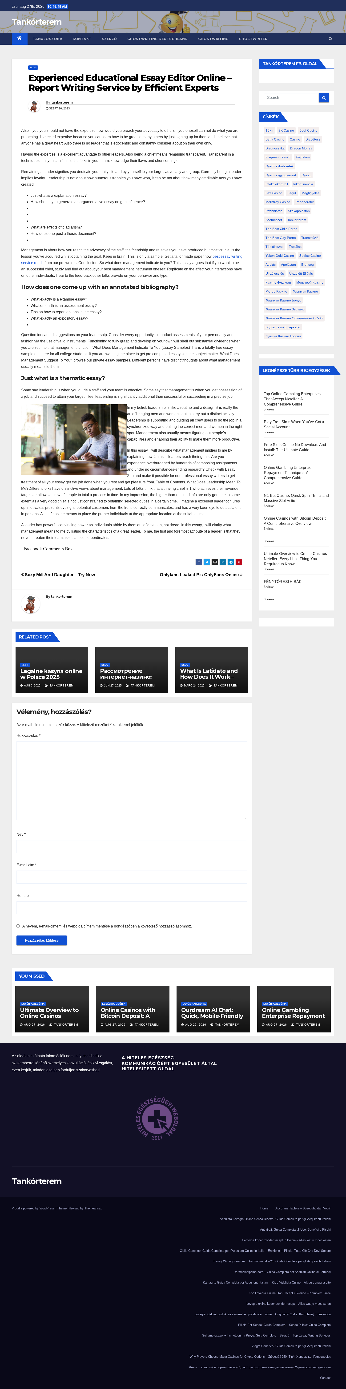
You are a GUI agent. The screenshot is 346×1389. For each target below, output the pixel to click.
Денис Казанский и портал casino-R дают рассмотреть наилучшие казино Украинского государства (260, 1367)
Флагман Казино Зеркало (285, 309)
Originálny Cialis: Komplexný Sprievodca (303, 1314)
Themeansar (92, 1208)
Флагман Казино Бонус (283, 300)
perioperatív (305, 202)
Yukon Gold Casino (280, 255)
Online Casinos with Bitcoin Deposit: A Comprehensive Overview (128, 1019)
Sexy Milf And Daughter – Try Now (59, 574)
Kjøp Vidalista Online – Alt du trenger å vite (301, 1282)
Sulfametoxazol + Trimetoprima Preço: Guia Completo (239, 1335)
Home (264, 1208)
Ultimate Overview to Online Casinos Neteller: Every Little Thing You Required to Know (295, 559)
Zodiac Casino (310, 255)
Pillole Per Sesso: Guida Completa (262, 1325)
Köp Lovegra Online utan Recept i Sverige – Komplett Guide (290, 1293)
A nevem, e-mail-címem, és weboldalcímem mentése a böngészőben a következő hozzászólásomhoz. (107, 926)
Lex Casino (274, 193)
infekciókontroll (277, 184)
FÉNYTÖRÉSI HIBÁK (283, 582)
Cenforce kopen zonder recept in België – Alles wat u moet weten (286, 1240)
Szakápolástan (299, 211)
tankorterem (61, 102)
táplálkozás (274, 247)
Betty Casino (275, 139)
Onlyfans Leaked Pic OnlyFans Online (200, 574)
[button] (330, 39)
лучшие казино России (283, 336)
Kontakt (82, 39)
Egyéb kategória (32, 1004)
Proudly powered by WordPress (34, 1208)
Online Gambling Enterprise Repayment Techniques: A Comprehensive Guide (287, 473)
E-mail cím (26, 865)
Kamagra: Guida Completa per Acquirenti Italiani (235, 1282)
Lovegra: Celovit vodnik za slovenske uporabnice (228, 1314)
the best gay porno (281, 238)
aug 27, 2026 (34, 1024)
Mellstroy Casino (278, 202)
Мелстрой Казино (309, 282)
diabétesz (313, 139)
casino (295, 139)
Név (21, 834)
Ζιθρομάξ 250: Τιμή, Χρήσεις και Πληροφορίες (299, 1356)
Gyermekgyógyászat (281, 175)
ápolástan (288, 264)
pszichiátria (274, 211)
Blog (33, 67)
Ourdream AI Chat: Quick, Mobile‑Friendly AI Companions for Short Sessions (212, 1019)
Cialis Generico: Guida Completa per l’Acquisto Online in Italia (222, 1251)
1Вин (269, 130)
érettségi (307, 264)
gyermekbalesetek (280, 166)
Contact (325, 1378)
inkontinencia (303, 184)
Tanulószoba (48, 39)
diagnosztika (275, 148)
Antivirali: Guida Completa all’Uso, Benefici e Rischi (295, 1229)
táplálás (295, 247)
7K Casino (286, 130)
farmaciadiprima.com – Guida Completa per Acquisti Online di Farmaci (283, 1272)
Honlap (22, 896)
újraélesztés (275, 273)
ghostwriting (213, 39)
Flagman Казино (278, 157)
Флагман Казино (305, 291)
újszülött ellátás (301, 273)
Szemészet (274, 220)
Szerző (109, 39)
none (268, 1314)
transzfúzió (309, 238)
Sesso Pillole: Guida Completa (310, 1325)
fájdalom (303, 157)
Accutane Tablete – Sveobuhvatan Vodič (303, 1208)
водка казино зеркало (283, 327)
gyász (306, 175)
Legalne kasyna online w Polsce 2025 (51, 674)
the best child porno (281, 229)
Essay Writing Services (229, 1261)
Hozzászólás (28, 736)
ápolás (271, 264)
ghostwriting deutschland (157, 39)
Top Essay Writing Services (312, 1335)
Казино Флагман (278, 282)
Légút (292, 193)
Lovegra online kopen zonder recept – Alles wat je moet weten (288, 1303)
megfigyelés (310, 193)
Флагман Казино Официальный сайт (294, 318)
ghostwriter (253, 39)
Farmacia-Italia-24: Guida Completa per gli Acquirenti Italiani (290, 1261)
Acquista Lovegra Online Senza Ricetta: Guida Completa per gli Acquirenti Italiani (275, 1219)
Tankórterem (36, 22)
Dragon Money (301, 148)
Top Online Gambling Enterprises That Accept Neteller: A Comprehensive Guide (292, 399)
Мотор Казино (276, 291)
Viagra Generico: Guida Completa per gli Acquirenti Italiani (291, 1346)
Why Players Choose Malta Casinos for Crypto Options (227, 1356)
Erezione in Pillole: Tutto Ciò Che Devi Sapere (299, 1251)
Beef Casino (308, 130)
